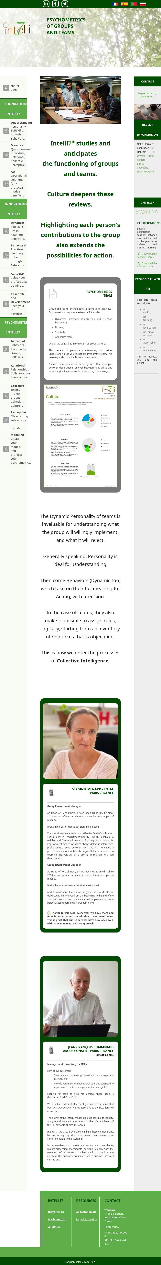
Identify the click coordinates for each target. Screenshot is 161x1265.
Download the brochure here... (147, 265)
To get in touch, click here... (147, 95)
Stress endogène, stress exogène (145, 167)
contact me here (104, 1054)
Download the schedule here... (147, 255)
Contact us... (111, 1227)
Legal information (86, 1219)
